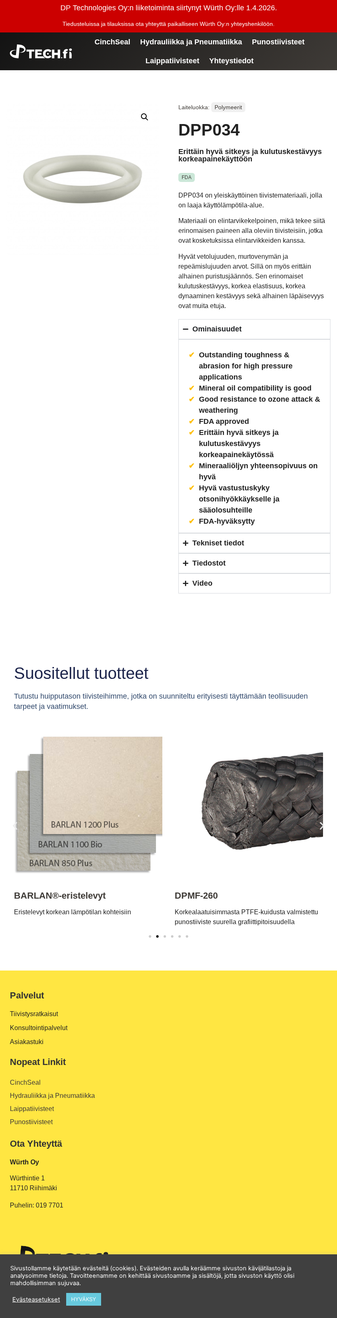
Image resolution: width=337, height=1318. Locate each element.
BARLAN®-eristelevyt (60, 895)
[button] (144, 117)
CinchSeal (112, 42)
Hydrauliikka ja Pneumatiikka (191, 42)
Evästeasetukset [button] (36, 1299)
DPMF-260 (196, 895)
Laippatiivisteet (172, 61)
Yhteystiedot (231, 61)
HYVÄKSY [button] (83, 1299)
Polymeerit (228, 107)
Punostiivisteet (278, 42)
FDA (187, 177)
